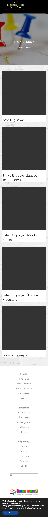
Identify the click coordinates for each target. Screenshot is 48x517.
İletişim (24, 432)
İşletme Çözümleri (24, 388)
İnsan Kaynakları (24, 422)
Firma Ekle (24, 379)
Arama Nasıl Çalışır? (24, 412)
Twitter (24, 446)
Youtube (24, 461)
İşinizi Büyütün (24, 383)
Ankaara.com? (24, 393)
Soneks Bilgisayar (14, 355)
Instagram (24, 456)
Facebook (24, 451)
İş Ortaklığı (24, 417)
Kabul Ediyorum (10, 513)
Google (24, 466)
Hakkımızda (24, 427)
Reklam (24, 398)
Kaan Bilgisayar (13, 120)
